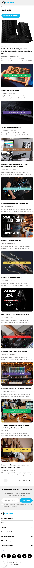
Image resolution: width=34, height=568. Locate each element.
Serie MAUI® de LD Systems (11, 240)
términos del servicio (23, 504)
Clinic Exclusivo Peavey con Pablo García (15, 315)
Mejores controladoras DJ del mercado (14, 203)
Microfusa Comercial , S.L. (14, 563)
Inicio (3, 7)
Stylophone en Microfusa (10, 90)
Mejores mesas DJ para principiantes (14, 351)
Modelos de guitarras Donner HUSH (13, 277)
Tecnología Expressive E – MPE (11, 127)
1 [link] (5, 480)
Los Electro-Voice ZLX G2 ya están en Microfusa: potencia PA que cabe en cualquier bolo (16, 51)
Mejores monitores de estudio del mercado (16, 389)
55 (19, 480)
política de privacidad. (10, 506)
